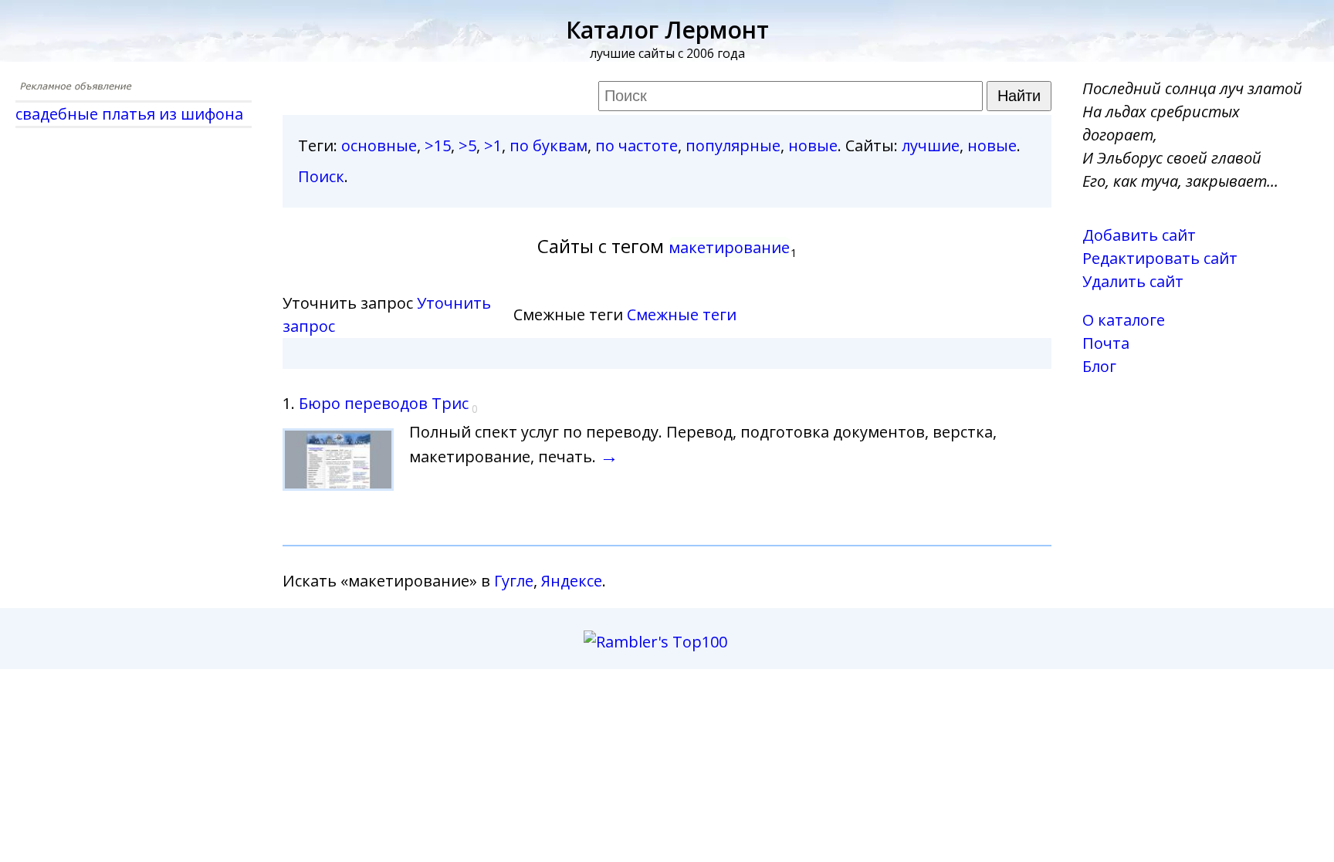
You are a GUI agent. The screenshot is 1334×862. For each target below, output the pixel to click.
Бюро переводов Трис (384, 403)
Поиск (321, 176)
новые (813, 145)
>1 (493, 145)
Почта (1105, 343)
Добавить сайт (1139, 235)
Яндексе (571, 580)
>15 (438, 145)
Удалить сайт (1132, 281)
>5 (467, 145)
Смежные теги (681, 314)
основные (379, 145)
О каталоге (1123, 319)
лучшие (931, 145)
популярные (733, 145)
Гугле (513, 580)
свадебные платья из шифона (129, 113)
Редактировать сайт (1160, 258)
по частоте (636, 145)
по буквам (548, 145)
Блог (1099, 366)
